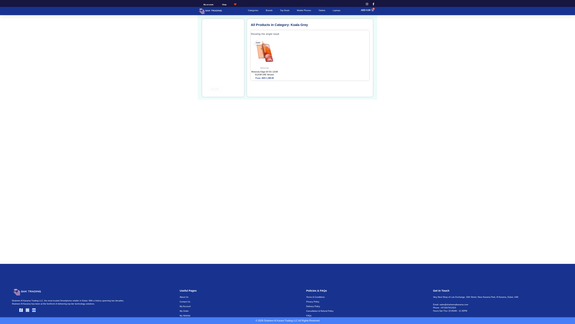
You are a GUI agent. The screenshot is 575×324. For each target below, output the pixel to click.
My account (208, 5)
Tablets (321, 10)
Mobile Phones (304, 10)
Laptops (336, 10)
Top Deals (284, 10)
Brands (269, 10)
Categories (253, 10)
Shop (224, 5)
